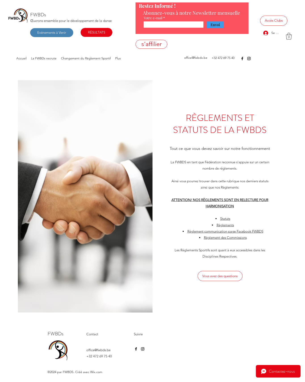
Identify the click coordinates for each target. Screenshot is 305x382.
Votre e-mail (153, 18)
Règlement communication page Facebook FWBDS (225, 231)
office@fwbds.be (195, 58)
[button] (289, 36)
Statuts (225, 218)
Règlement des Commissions (225, 237)
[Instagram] (249, 58)
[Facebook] (242, 58)
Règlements (225, 225)
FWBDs (38, 14)
